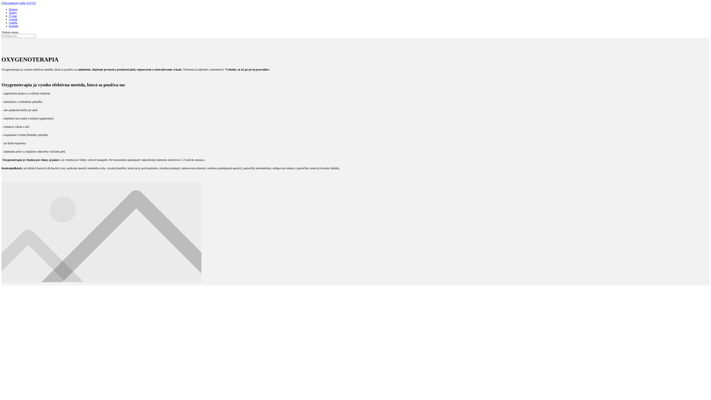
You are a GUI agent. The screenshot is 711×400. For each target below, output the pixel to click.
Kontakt (13, 26)
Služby (13, 12)
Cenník (13, 19)
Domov (13, 9)
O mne (13, 16)
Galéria (13, 22)
